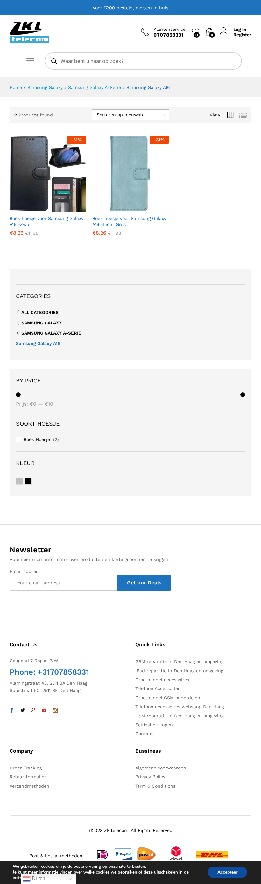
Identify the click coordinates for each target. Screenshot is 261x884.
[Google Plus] (33, 710)
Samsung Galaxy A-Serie (94, 87)
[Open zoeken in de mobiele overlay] (143, 61)
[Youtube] (44, 710)
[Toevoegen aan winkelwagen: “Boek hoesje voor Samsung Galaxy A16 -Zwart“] (32, 208)
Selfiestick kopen (154, 724)
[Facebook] (11, 710)
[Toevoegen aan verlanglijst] (61, 208)
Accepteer (227, 872)
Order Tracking (26, 767)
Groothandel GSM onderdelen (167, 697)
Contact (144, 733)
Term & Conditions (155, 785)
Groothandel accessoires (162, 679)
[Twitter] (22, 710)
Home (16, 87)
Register (242, 34)
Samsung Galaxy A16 (38, 343)
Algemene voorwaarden (160, 767)
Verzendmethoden (29, 785)
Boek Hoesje (37, 439)
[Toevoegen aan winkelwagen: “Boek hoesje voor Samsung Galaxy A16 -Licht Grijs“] (114, 208)
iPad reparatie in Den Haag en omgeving (179, 670)
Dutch (38, 878)
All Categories (40, 312)
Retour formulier (28, 776)
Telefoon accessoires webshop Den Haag (179, 706)
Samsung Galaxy (45, 87)
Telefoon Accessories (157, 688)
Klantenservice (169, 29)
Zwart (31, 481)
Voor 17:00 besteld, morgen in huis (130, 7)
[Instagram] (55, 711)
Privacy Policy (150, 776)
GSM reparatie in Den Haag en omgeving (179, 661)
